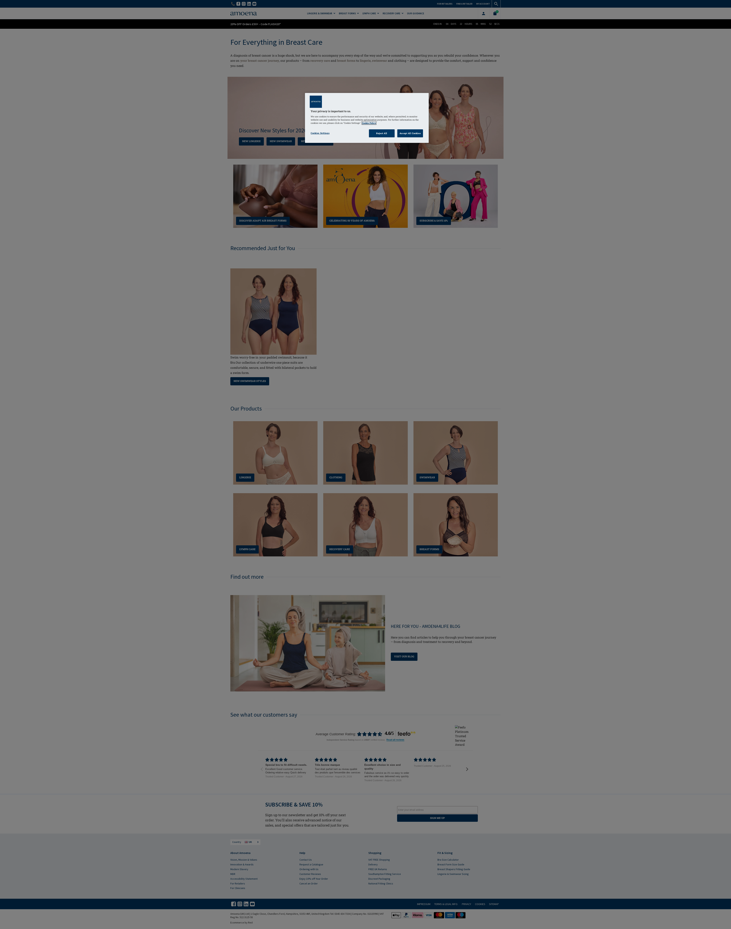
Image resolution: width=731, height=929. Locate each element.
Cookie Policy (369, 123)
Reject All (381, 133)
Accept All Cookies (410, 133)
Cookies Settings (320, 133)
